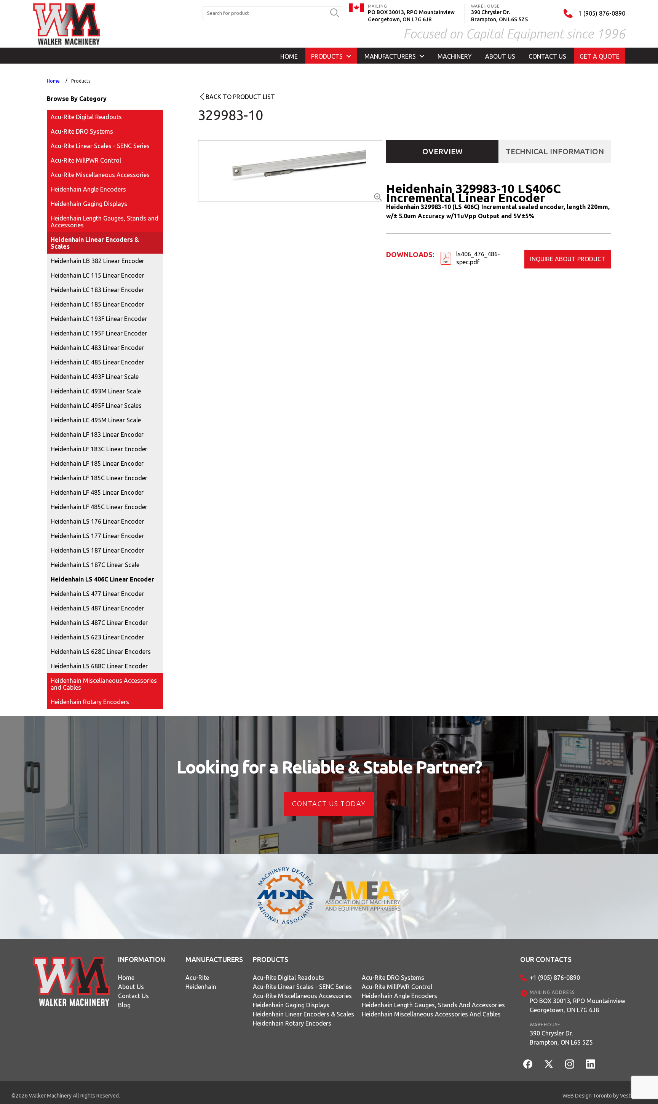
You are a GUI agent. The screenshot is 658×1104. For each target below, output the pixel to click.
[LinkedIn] (590, 1064)
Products (80, 80)
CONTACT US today (329, 803)
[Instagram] (569, 1064)
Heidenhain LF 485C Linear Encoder (99, 506)
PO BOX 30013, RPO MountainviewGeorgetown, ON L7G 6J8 (577, 1005)
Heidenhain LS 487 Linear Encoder (97, 608)
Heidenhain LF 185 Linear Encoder (97, 463)
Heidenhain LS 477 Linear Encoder (97, 593)
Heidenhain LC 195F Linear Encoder (99, 333)
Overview (442, 151)
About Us (131, 986)
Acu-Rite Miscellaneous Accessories (100, 174)
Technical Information (555, 151)
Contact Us (133, 995)
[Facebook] (527, 1064)
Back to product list (240, 96)
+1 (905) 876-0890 (555, 977)
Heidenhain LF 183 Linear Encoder (97, 434)
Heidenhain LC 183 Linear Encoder (97, 289)
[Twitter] (548, 1064)
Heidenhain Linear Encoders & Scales (95, 243)
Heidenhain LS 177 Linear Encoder (97, 535)
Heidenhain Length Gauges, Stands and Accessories (104, 221)
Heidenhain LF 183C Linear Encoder (99, 449)
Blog (124, 1005)
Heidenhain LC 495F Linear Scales (96, 405)
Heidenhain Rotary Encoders (90, 701)
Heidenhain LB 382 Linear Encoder (97, 260)
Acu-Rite (197, 977)
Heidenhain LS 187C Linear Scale (95, 564)
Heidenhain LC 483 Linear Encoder (97, 347)
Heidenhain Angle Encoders (88, 189)
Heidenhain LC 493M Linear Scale (96, 391)
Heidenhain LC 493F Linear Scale (95, 376)
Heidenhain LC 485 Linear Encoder (97, 362)
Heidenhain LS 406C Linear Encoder (102, 579)
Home (53, 80)
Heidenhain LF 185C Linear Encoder (99, 478)
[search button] (334, 13)
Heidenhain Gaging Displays (89, 203)
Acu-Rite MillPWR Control (86, 160)
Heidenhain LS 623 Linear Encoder (97, 637)
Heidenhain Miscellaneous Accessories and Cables (104, 684)
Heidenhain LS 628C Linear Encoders (101, 651)
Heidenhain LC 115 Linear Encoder (97, 275)
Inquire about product (567, 259)
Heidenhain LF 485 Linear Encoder (97, 492)
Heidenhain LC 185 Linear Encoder (97, 304)
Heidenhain (200, 986)
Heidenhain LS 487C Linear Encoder (99, 622)
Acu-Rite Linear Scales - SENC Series (100, 145)
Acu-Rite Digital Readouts (86, 116)
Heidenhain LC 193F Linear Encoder (99, 318)
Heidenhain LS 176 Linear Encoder (97, 521)
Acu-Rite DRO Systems (82, 131)
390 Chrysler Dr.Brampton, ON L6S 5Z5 (561, 1038)
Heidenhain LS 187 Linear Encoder (97, 550)
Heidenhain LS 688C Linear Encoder (99, 666)
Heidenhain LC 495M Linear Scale (96, 420)
